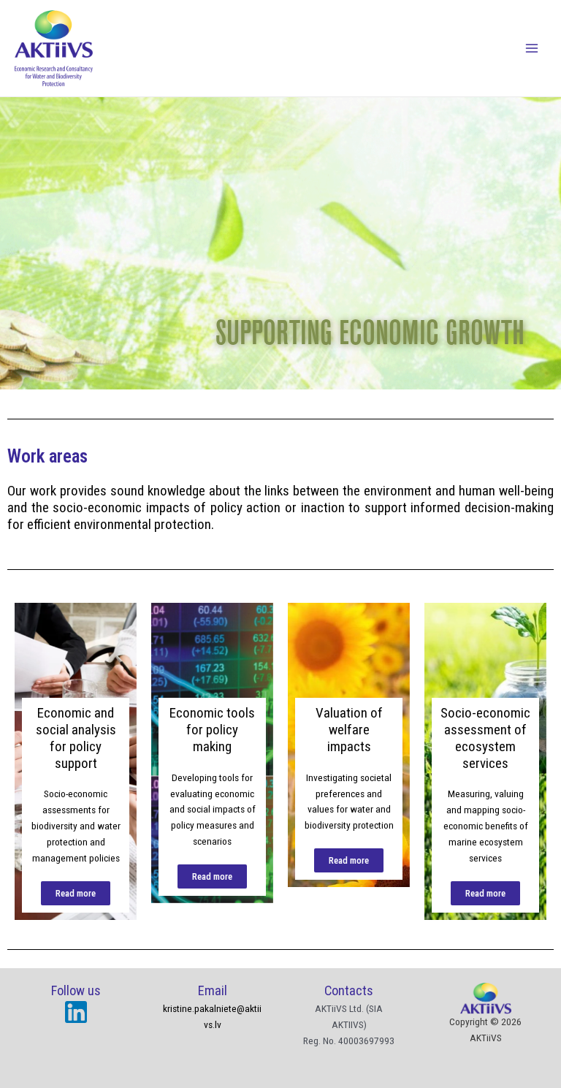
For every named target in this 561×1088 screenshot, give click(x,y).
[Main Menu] (532, 49)
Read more (76, 893)
